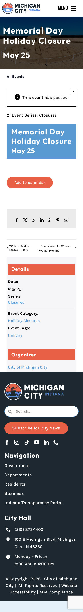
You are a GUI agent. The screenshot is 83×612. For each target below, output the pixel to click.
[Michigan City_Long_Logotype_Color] (21, 4)
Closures (16, 302)
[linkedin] (46, 442)
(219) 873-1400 (29, 529)
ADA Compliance (56, 592)
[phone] (56, 442)
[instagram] (16, 442)
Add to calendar (29, 182)
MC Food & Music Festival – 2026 (20, 248)
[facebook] (7, 442)
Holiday (15, 335)
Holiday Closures (24, 320)
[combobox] (41, 411)
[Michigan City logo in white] (34, 384)
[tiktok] (26, 442)
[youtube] (36, 442)
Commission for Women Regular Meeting (54, 248)
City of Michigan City (27, 367)
